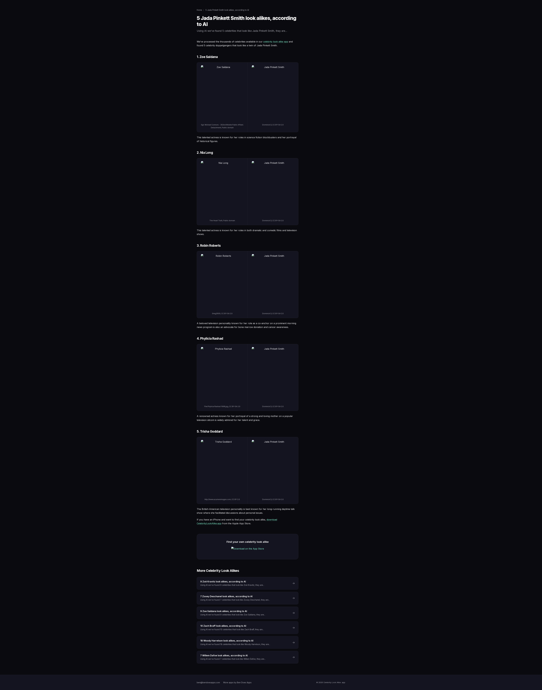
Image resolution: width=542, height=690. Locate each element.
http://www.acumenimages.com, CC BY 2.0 (222, 499)
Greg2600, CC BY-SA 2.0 (222, 313)
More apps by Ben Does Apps (237, 682)
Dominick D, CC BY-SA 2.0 (273, 125)
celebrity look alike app (275, 41)
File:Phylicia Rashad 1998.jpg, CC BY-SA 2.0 (222, 406)
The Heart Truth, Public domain (222, 220)
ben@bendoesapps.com (208, 682)
